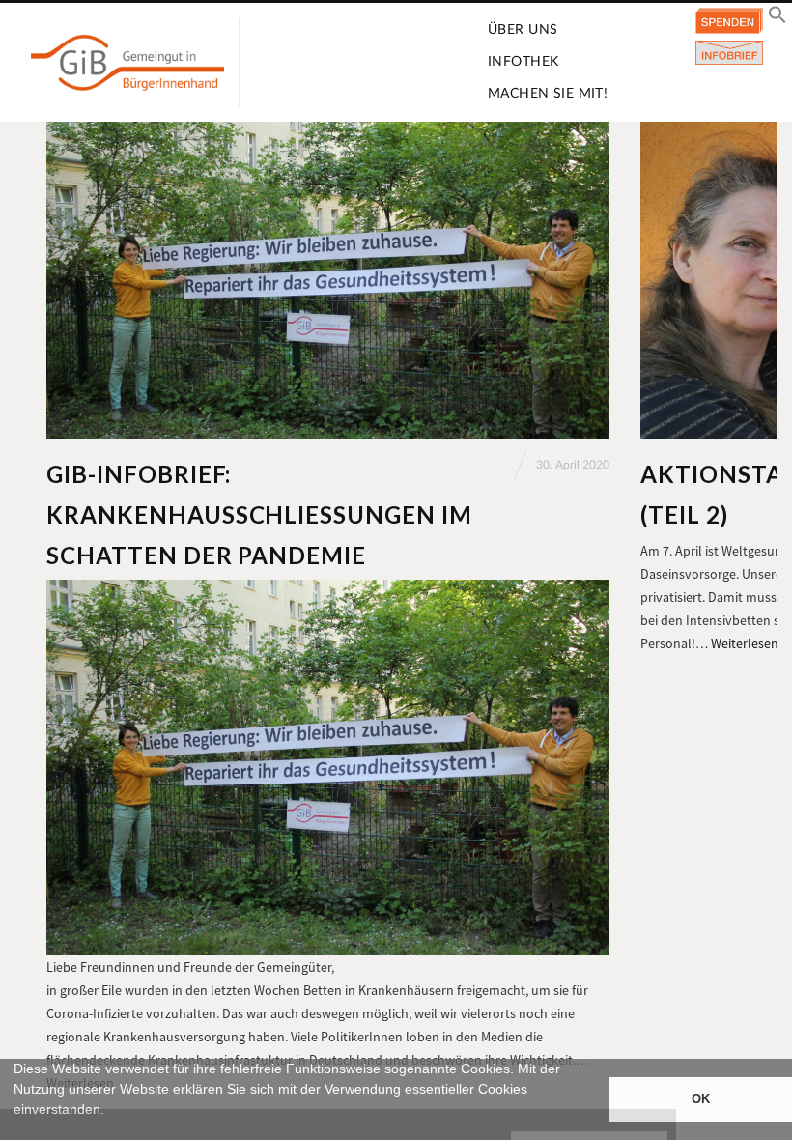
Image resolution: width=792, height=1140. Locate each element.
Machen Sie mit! (548, 93)
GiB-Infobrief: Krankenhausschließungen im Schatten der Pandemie (259, 514)
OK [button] (701, 1099)
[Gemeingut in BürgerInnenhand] (127, 63)
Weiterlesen (744, 643)
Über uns (522, 30)
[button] (16, 1131)
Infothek (523, 62)
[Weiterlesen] (327, 280)
